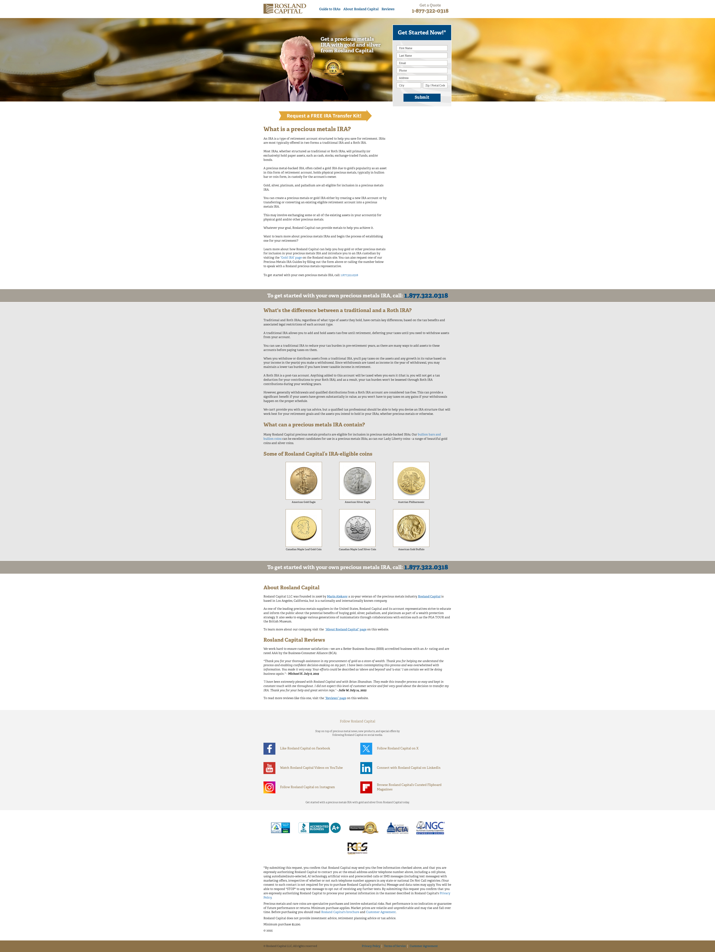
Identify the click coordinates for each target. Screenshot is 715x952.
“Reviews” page (335, 698)
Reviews (388, 9)
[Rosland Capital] (284, 9)
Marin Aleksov (337, 597)
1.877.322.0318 (349, 275)
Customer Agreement (381, 912)
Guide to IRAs (329, 9)
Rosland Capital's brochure (340, 912)
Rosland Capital (429, 597)
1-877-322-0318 (430, 11)
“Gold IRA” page (291, 258)
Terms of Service (395, 946)
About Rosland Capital (361, 9)
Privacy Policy (371, 946)
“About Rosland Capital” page (345, 630)
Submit (422, 97)
